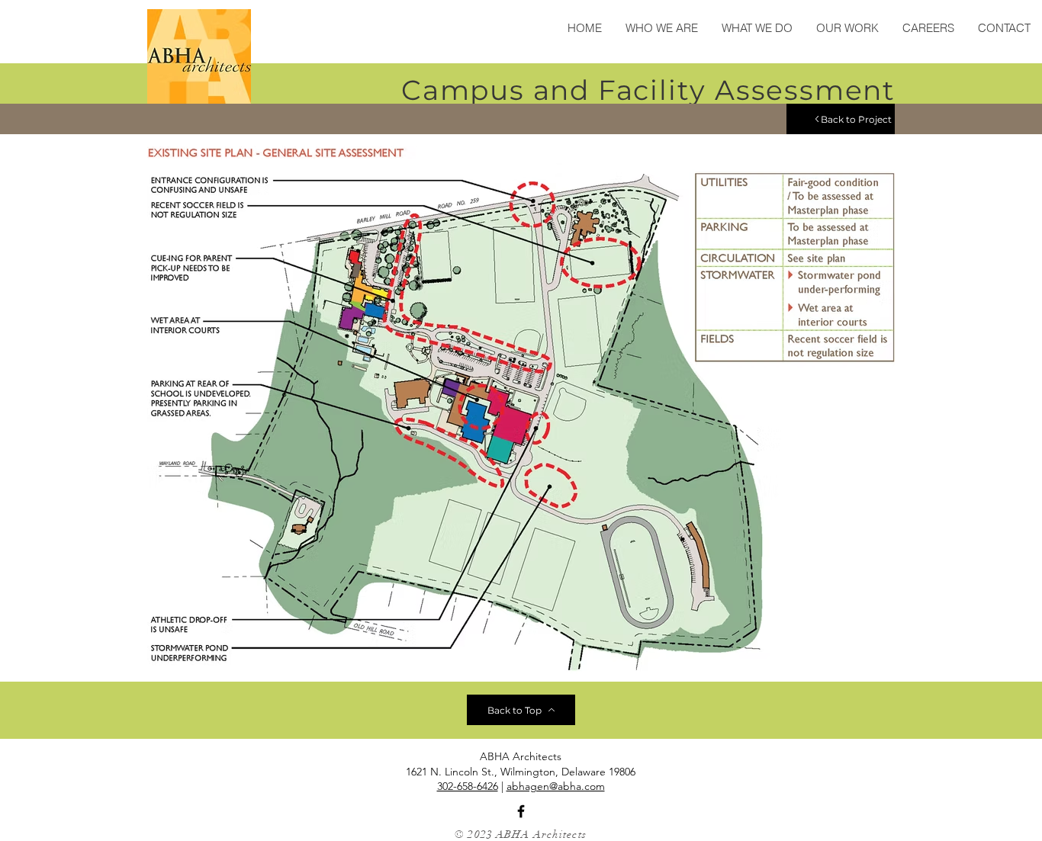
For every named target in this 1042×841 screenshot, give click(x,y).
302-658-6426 (467, 786)
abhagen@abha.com (556, 786)
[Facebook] (521, 811)
